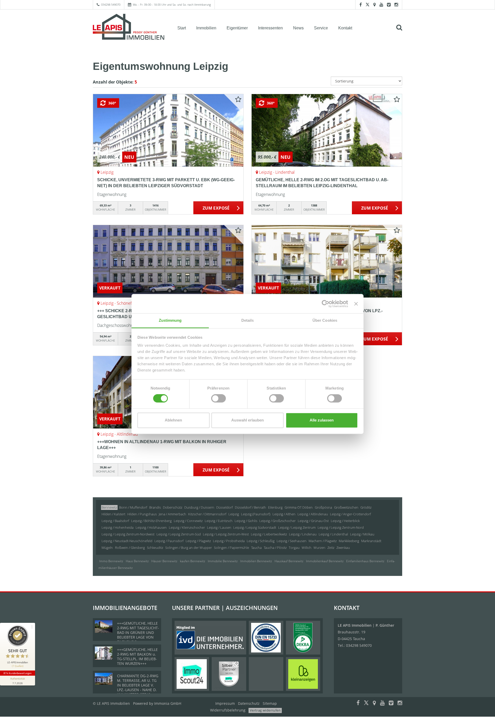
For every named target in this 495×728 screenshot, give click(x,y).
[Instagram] (396, 4)
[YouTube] (381, 4)
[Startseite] (128, 28)
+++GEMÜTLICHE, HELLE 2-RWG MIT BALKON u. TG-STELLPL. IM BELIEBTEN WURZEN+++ (137, 656)
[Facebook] (360, 4)
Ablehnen (173, 420)
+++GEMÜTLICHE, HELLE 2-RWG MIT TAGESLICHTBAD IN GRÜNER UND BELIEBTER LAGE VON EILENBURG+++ (138, 632)
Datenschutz (249, 703)
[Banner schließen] (356, 303)
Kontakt (345, 28)
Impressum (225, 703)
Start (181, 28)
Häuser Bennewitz (164, 561)
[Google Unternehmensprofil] (374, 4)
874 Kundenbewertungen (17, 673)
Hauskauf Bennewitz (289, 561)
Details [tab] (247, 320)
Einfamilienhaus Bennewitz (365, 561)
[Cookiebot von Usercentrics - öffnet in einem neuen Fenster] (325, 304)
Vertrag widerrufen (265, 710)
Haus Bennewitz (137, 561)
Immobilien (206, 28)
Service (321, 28)
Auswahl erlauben (247, 420)
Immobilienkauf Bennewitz (325, 561)
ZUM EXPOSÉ (216, 208)
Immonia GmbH (167, 703)
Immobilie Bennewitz (223, 561)
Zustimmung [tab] (170, 320)
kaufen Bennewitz (192, 561)
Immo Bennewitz (111, 561)
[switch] (218, 398)
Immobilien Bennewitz (256, 561)
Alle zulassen (322, 420)
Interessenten (270, 28)
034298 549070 (110, 4)
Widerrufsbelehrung (227, 710)
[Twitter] (367, 4)
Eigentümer (237, 28)
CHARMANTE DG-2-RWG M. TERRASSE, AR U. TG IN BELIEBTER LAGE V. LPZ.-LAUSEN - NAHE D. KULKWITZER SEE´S (137, 685)
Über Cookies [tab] (324, 320)
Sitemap (270, 703)
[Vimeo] (389, 4)
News (298, 28)
